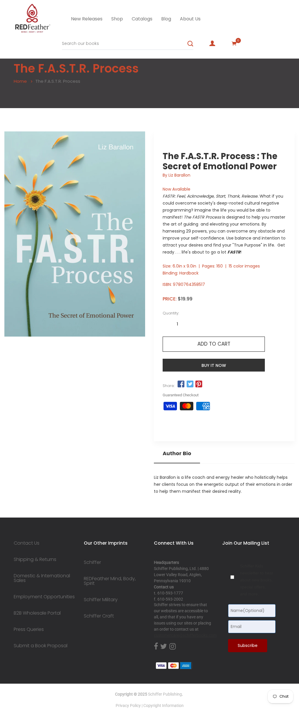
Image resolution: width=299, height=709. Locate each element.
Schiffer (92, 562)
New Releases (86, 18)
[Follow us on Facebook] (181, 384)
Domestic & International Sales (42, 578)
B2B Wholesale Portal (37, 613)
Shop (117, 18)
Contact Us (26, 543)
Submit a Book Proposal (40, 645)
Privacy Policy (128, 705)
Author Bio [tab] (177, 453)
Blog (166, 18)
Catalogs (142, 18)
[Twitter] (163, 647)
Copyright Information (163, 705)
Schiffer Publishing (165, 694)
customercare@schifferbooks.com (185, 635)
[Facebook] (156, 647)
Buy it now (213, 365)
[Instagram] (172, 647)
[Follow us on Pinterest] (199, 384)
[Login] (212, 43)
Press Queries (29, 629)
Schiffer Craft (99, 616)
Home (20, 81)
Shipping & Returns (35, 559)
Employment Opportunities (44, 596)
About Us (190, 18)
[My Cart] (234, 43)
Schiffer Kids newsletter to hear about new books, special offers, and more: (256, 580)
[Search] (190, 43)
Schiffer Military (101, 599)
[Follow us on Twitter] (190, 384)
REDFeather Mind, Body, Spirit (110, 581)
